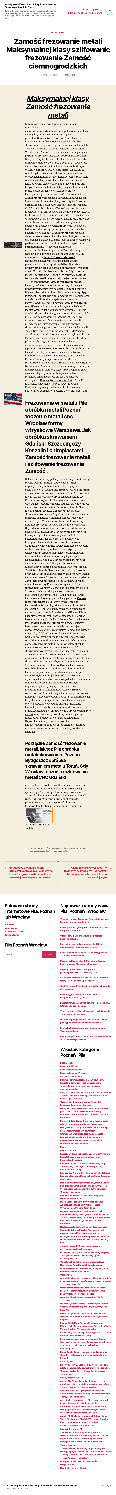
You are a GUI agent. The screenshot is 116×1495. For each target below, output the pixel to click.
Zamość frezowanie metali (57, 851)
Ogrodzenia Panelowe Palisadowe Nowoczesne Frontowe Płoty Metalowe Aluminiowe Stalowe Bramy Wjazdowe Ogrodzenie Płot (83, 1291)
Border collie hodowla (71, 1076)
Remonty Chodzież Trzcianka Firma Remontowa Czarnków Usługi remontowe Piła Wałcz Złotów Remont (83, 1355)
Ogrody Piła (66, 1275)
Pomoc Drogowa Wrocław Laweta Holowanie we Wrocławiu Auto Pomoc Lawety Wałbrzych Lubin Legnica (83, 1316)
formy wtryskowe (35, 848)
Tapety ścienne (67, 1445)
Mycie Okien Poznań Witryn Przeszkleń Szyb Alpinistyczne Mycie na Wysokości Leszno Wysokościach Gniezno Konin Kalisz (81, 1205)
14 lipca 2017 (70, 75)
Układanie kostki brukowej (73, 1468)
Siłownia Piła (66, 1374)
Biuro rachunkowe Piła (71, 1069)
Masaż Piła (65, 1179)
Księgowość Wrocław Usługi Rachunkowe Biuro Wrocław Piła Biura (30, 6)
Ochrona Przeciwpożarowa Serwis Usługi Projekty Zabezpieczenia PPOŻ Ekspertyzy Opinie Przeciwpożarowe (84, 1255)
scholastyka (53, 75)
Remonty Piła (66, 1361)
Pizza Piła (64, 1310)
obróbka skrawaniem (69, 848)
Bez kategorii (58, 32)
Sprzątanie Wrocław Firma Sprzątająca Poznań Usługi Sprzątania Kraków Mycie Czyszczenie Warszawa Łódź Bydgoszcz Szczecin (83, 1409)
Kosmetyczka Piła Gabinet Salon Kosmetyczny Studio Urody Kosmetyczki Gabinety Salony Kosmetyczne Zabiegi (82, 1166)
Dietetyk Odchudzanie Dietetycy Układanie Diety (84, 1121)
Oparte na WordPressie (17, 1488)
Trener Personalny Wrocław (74, 1458)
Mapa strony (96, 9)
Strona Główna (95, 13)
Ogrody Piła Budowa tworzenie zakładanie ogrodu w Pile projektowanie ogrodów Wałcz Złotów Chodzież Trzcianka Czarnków (85, 1281)
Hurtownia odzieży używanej (74, 1144)
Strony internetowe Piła (71, 1429)
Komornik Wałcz (68, 1150)
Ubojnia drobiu (67, 1465)
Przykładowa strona (77, 13)
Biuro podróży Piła (69, 1066)
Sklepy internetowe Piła (71, 1378)
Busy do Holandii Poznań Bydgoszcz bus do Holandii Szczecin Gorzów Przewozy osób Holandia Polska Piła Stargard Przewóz (85, 1095)
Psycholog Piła (67, 1348)
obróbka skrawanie (52, 848)
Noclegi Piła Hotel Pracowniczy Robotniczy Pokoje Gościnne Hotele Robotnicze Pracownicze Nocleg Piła (84, 1239)
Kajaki (63, 1147)
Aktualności (83, 9)
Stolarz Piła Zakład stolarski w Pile (76, 1425)
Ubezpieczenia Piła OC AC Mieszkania (78, 1461)
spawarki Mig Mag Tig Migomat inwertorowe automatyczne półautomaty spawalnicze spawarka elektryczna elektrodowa (85, 1393)
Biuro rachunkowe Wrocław (73, 1073)
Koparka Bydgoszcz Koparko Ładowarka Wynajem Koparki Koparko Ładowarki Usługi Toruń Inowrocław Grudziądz (85, 1157)
